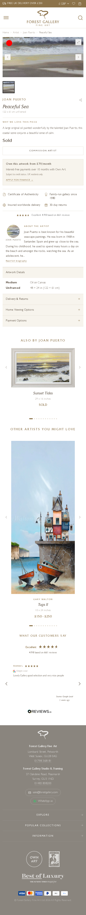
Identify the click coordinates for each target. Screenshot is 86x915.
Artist (16, 33)
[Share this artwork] (80, 100)
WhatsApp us (45, 801)
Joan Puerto (29, 33)
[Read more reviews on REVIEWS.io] (40, 712)
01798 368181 (43, 761)
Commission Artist (43, 151)
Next (78, 57)
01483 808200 (43, 783)
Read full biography (16, 261)
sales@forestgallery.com (45, 792)
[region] (43, 684)
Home (6, 33)
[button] (7, 684)
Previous (8, 57)
